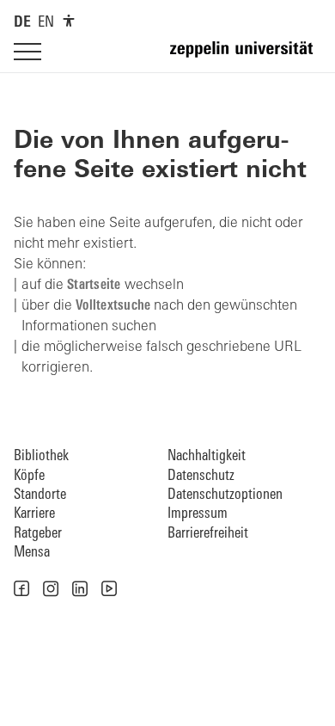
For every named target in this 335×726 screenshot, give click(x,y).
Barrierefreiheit (208, 533)
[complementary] (68, 20)
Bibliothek (41, 456)
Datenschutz (201, 476)
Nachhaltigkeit (207, 456)
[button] (21, 588)
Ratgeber (38, 533)
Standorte (40, 495)
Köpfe (29, 476)
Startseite (94, 285)
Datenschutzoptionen (225, 495)
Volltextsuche (113, 306)
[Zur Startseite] (245, 56)
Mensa (32, 552)
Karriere (34, 514)
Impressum (198, 514)
